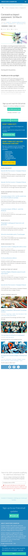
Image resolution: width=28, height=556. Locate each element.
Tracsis (21, 360)
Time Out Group (20, 23)
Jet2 (4, 23)
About (5, 546)
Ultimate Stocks (8, 151)
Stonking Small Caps (9, 157)
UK (14, 26)
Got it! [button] (14, 553)
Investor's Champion (9, 1)
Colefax (13, 314)
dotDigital (19, 359)
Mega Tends (8, 154)
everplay (23, 359)
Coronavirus (4, 26)
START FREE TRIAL (9, 163)
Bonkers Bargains (9, 155)
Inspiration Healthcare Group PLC (19, 22)
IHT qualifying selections (10, 158)
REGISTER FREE (9, 135)
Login (19, 112)
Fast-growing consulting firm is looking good (12, 335)
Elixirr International (20, 314)
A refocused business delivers (9, 258)
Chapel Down (9, 314)
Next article (14, 120)
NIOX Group (7, 360)
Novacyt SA (10, 23)
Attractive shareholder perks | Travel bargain (13, 234)
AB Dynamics (8, 359)
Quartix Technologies (14, 360)
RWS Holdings (13, 315)
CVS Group (14, 359)
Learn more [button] (20, 550)
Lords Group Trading (5, 315)
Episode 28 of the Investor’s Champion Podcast (13, 171)
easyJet (7, 22)
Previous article (6, 120)
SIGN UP (15, 516)
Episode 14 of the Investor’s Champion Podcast (13, 182)
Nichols (2, 360)
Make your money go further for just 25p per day (11, 4)
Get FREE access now (14, 109)
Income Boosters (9, 152)
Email (9, 29)
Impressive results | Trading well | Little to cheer (13, 246)
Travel (10, 26)
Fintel (25, 314)
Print (13, 29)
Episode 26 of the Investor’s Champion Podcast (13, 285)
